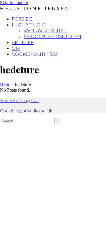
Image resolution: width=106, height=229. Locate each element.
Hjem (5, 84)
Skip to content (14, 2)
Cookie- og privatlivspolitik (26, 110)
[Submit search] (58, 121)
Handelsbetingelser (19, 100)
